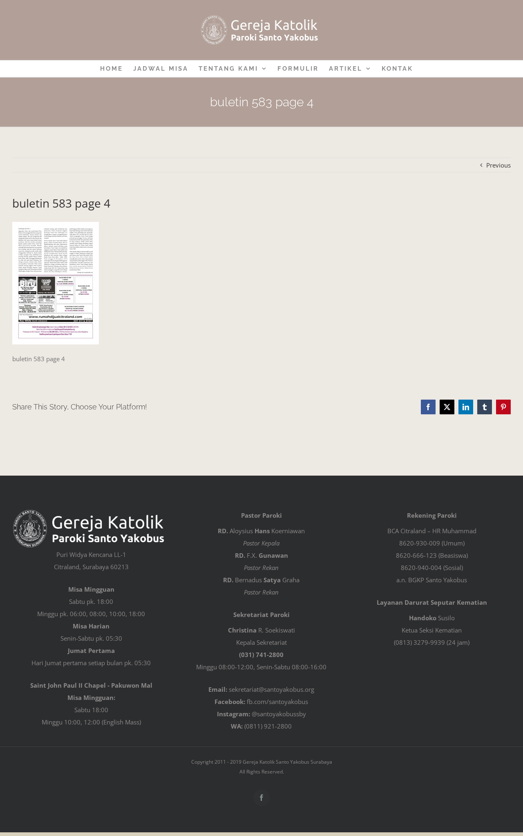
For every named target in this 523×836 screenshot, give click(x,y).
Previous (498, 165)
